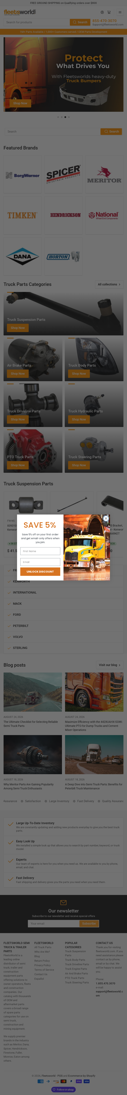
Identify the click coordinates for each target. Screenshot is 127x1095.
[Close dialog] (106, 518)
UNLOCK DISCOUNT (40, 571)
